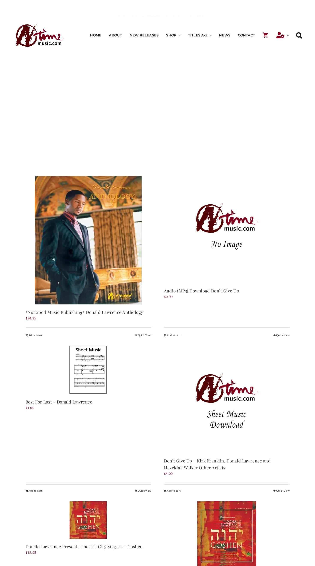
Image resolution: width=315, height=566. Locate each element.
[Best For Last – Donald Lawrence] (88, 370)
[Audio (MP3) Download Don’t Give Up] (227, 229)
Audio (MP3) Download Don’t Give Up (201, 291)
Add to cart (35, 335)
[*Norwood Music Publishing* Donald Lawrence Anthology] (88, 240)
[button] (299, 35)
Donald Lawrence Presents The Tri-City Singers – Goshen (84, 546)
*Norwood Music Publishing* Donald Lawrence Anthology (84, 312)
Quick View (144, 335)
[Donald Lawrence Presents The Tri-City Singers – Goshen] (88, 520)
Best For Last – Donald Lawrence (59, 402)
